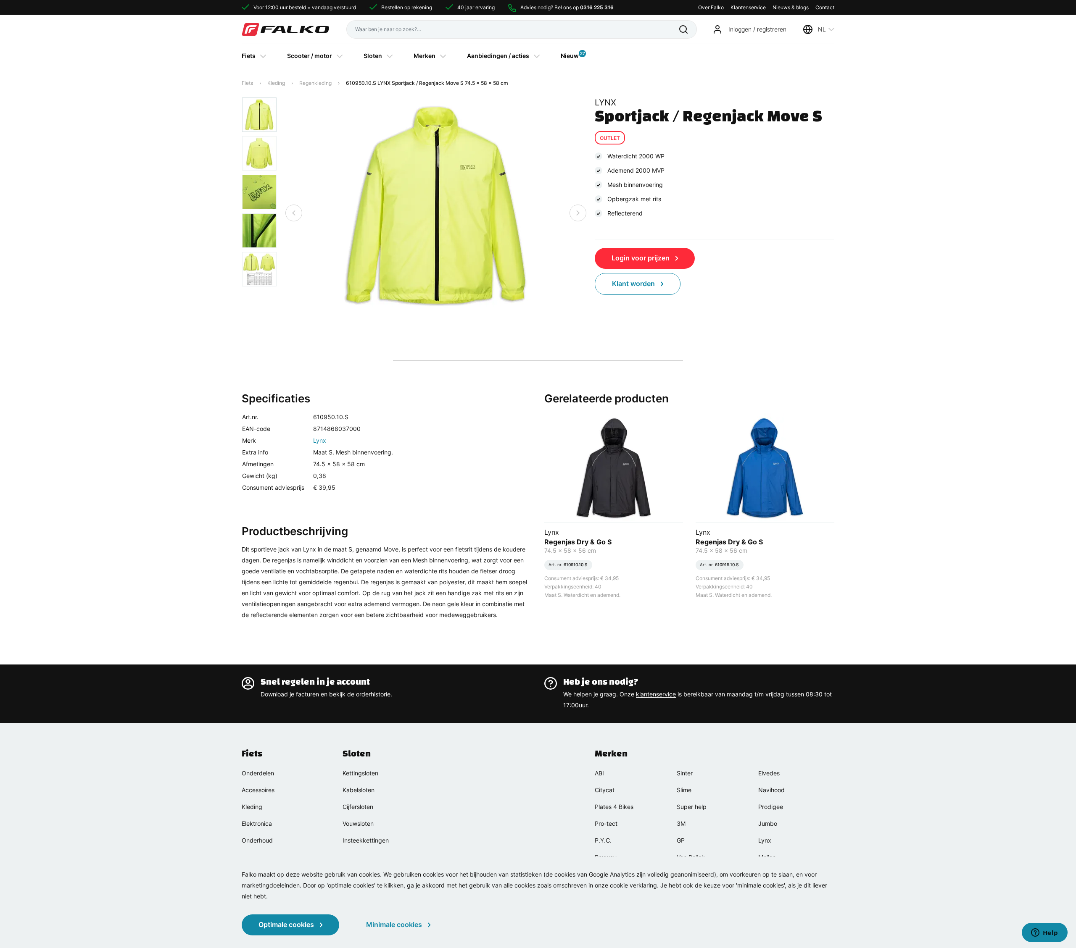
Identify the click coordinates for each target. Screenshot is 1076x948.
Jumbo (767, 823)
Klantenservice (748, 7)
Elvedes (769, 773)
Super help (692, 806)
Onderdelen (258, 773)
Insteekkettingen (366, 840)
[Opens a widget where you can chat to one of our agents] (1044, 933)
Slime (684, 789)
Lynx (319, 440)
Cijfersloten (358, 806)
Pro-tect (606, 823)
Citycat (604, 789)
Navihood (771, 789)
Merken (424, 55)
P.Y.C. (603, 840)
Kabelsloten (358, 789)
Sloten (373, 55)
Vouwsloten (358, 823)
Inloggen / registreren (757, 29)
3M (681, 823)
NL (822, 29)
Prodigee (770, 806)
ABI (599, 773)
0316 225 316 (597, 7)
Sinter (685, 773)
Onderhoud (257, 840)
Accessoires (258, 789)
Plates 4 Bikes (614, 806)
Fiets (249, 55)
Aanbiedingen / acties (498, 55)
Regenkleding (315, 83)
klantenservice (656, 694)
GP (681, 840)
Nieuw (570, 55)
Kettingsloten (360, 773)
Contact (824, 7)
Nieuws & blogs (791, 7)
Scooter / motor (309, 55)
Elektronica (257, 823)
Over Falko (711, 7)
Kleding (276, 83)
